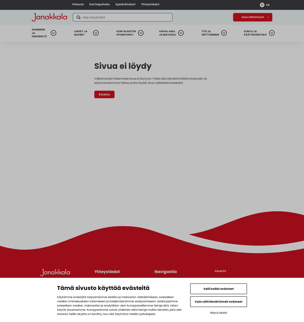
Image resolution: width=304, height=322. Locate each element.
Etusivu (104, 94)
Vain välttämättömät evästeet (218, 302)
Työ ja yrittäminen (210, 33)
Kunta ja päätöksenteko (255, 33)
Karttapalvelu (99, 4)
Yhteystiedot (150, 4)
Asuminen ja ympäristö (39, 33)
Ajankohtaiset (125, 4)
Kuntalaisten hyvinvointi (126, 33)
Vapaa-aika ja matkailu (167, 33)
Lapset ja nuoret (80, 33)
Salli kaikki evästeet (219, 289)
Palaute (78, 4)
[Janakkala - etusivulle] (49, 17)
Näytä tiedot (218, 313)
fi (262, 5)
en (268, 5)
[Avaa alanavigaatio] (252, 17)
